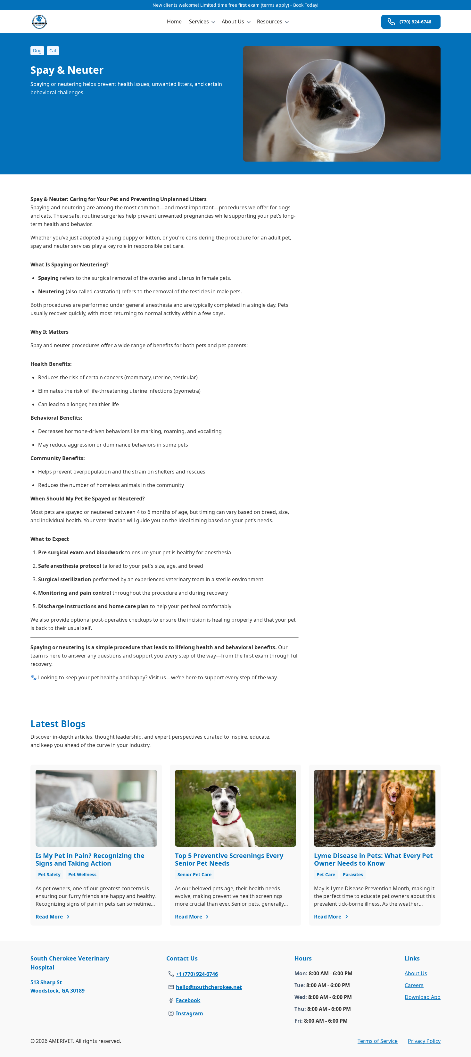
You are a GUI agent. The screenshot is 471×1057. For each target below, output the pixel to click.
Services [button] (199, 21)
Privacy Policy (424, 1041)
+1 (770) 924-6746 (197, 973)
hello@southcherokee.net (209, 987)
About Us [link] (416, 973)
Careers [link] (414, 985)
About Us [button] (233, 21)
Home (174, 21)
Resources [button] (269, 21)
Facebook (188, 1000)
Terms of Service (378, 1041)
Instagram (189, 1013)
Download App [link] (423, 997)
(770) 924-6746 (415, 22)
